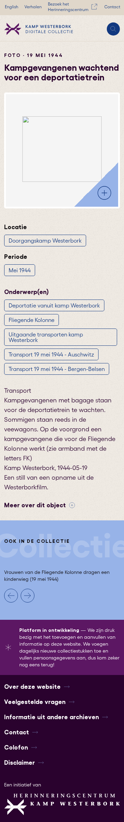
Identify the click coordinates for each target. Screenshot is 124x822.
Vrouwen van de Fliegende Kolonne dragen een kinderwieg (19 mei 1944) (57, 575)
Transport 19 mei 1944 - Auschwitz (51, 354)
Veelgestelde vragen (34, 701)
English (11, 6)
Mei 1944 (20, 270)
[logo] (38, 29)
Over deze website (32, 686)
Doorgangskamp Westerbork (45, 240)
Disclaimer (19, 762)
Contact (112, 6)
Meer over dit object (35, 505)
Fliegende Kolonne (31, 320)
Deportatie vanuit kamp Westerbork (54, 305)
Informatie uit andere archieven (51, 717)
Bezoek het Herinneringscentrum (68, 7)
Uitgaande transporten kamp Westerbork (46, 337)
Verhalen (33, 6)
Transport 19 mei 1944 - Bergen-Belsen (57, 369)
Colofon (16, 747)
